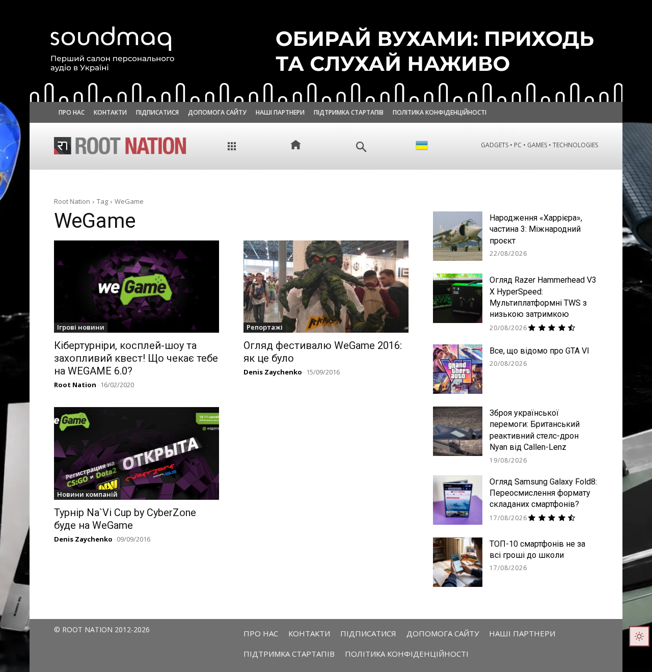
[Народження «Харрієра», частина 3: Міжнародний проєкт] (457, 236)
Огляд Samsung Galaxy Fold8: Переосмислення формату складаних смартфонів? (543, 493)
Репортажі (265, 327)
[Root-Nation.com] (120, 145)
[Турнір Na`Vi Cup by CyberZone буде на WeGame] (136, 453)
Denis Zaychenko (272, 372)
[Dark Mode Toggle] (639, 636)
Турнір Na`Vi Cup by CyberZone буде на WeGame (125, 518)
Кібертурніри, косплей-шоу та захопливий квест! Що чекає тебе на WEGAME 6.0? (136, 358)
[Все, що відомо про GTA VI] (457, 369)
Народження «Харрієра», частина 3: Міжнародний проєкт (536, 229)
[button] (361, 147)
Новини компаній (87, 494)
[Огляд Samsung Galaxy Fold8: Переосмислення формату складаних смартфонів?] (457, 500)
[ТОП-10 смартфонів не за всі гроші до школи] (457, 562)
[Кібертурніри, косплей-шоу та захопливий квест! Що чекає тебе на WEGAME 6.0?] (136, 286)
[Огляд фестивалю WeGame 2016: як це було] (326, 286)
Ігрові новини (80, 327)
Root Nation (72, 201)
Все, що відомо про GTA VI (539, 351)
